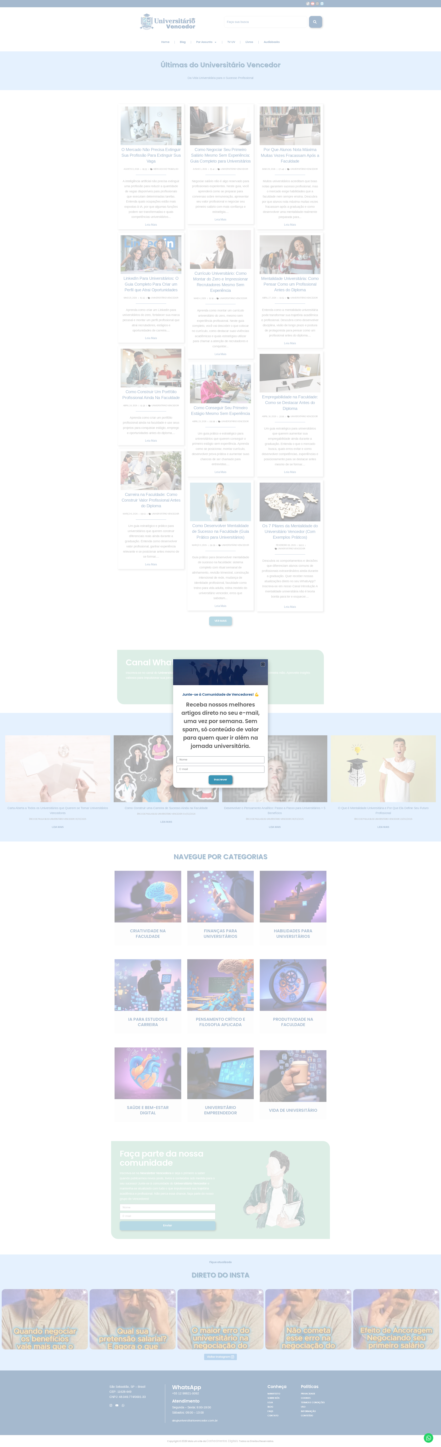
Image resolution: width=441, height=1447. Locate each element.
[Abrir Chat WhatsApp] (428, 1438)
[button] (262, 664)
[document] (220, 723)
